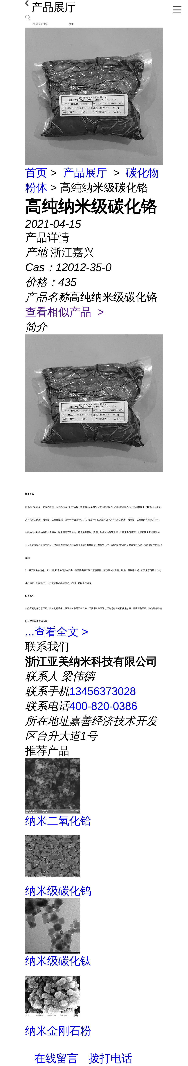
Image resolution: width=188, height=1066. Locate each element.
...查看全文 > (56, 632)
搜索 (71, 24)
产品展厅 (85, 172)
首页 (36, 172)
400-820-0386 (103, 706)
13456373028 (102, 691)
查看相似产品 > (64, 312)
